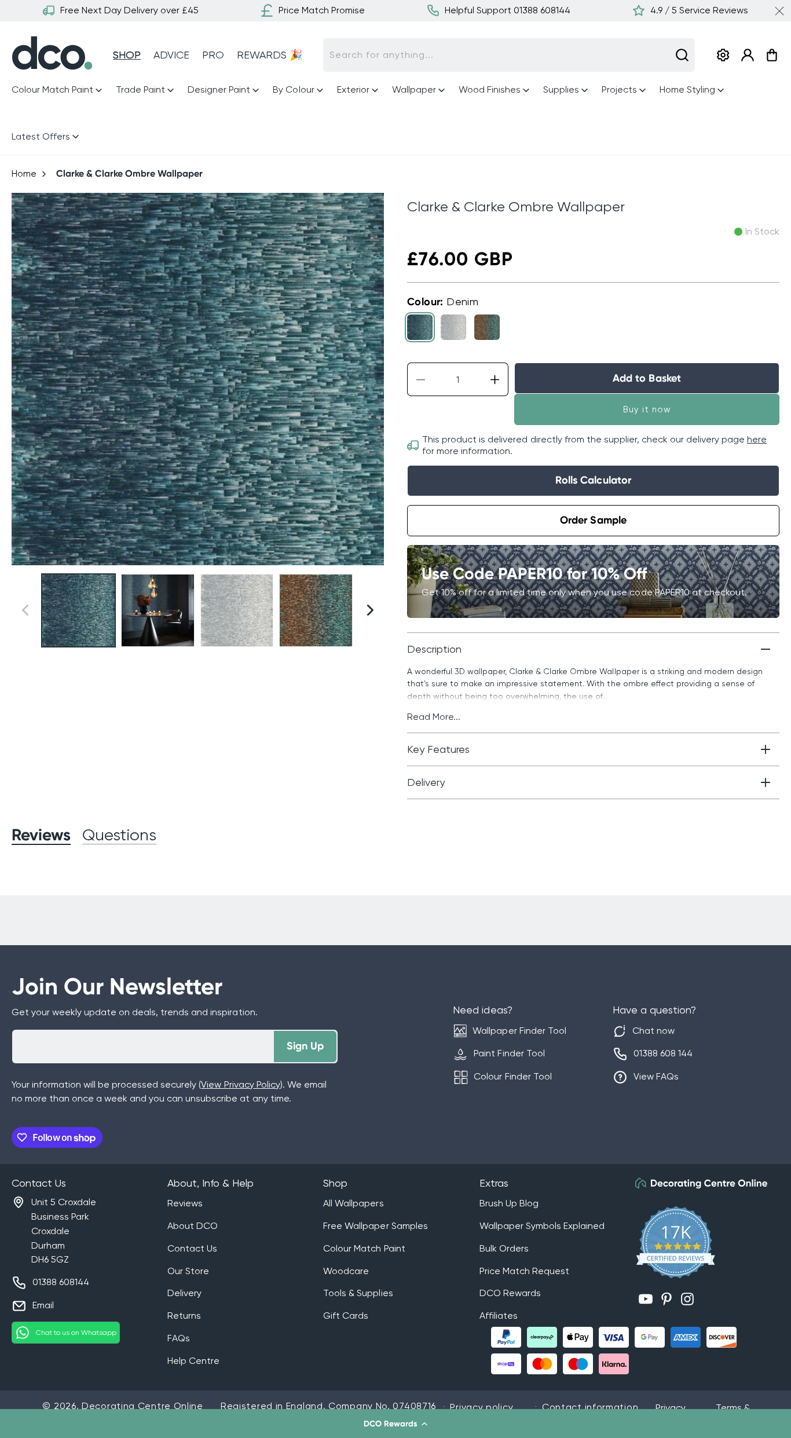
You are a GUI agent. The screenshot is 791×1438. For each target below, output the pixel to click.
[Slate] (453, 327)
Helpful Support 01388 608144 (507, 10)
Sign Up (305, 1046)
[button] (395, 1423)
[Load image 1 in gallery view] (78, 610)
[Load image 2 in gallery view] (158, 610)
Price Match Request (524, 1270)
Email (43, 1305)
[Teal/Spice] (487, 327)
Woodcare (346, 1270)
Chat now (653, 1030)
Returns (184, 1315)
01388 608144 (60, 1281)
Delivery (184, 1292)
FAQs (178, 1338)
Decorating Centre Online (142, 1405)
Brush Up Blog (509, 1203)
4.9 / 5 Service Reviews (699, 10)
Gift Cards (345, 1315)
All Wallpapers (353, 1203)
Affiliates (498, 1315)
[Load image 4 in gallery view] (316, 610)
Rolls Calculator (593, 480)
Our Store (188, 1270)
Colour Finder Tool (512, 1076)
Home (24, 173)
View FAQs (656, 1076)
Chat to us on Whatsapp (76, 1333)
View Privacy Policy (240, 1084)
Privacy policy (481, 1407)
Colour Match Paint (364, 1248)
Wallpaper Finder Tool (519, 1030)
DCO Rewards (510, 1292)
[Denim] (420, 327)
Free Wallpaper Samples (375, 1225)
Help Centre (193, 1360)
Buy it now (647, 409)
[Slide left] (25, 379)
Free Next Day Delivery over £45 (129, 10)
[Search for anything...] (682, 55)
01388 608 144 (663, 1053)
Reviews (185, 1203)
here (757, 439)
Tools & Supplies (358, 1292)
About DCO (192, 1225)
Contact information (590, 1407)
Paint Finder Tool (509, 1053)
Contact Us (192, 1248)
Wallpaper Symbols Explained (542, 1225)
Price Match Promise (322, 10)
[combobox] (509, 55)
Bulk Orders (504, 1248)
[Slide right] (370, 379)
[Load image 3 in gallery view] (237, 610)
